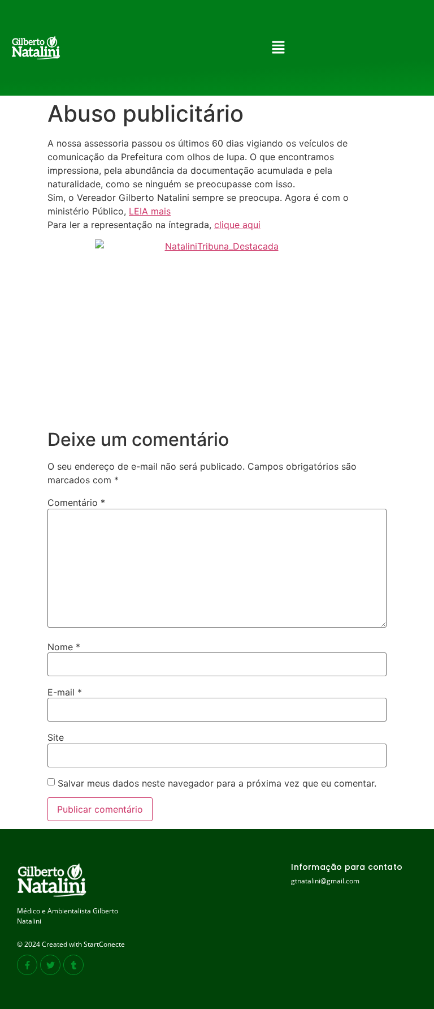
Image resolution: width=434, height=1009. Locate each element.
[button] (278, 48)
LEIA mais (150, 211)
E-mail (64, 692)
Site (55, 737)
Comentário (76, 502)
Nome (63, 646)
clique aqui (237, 224)
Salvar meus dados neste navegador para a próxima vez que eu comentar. (217, 783)
